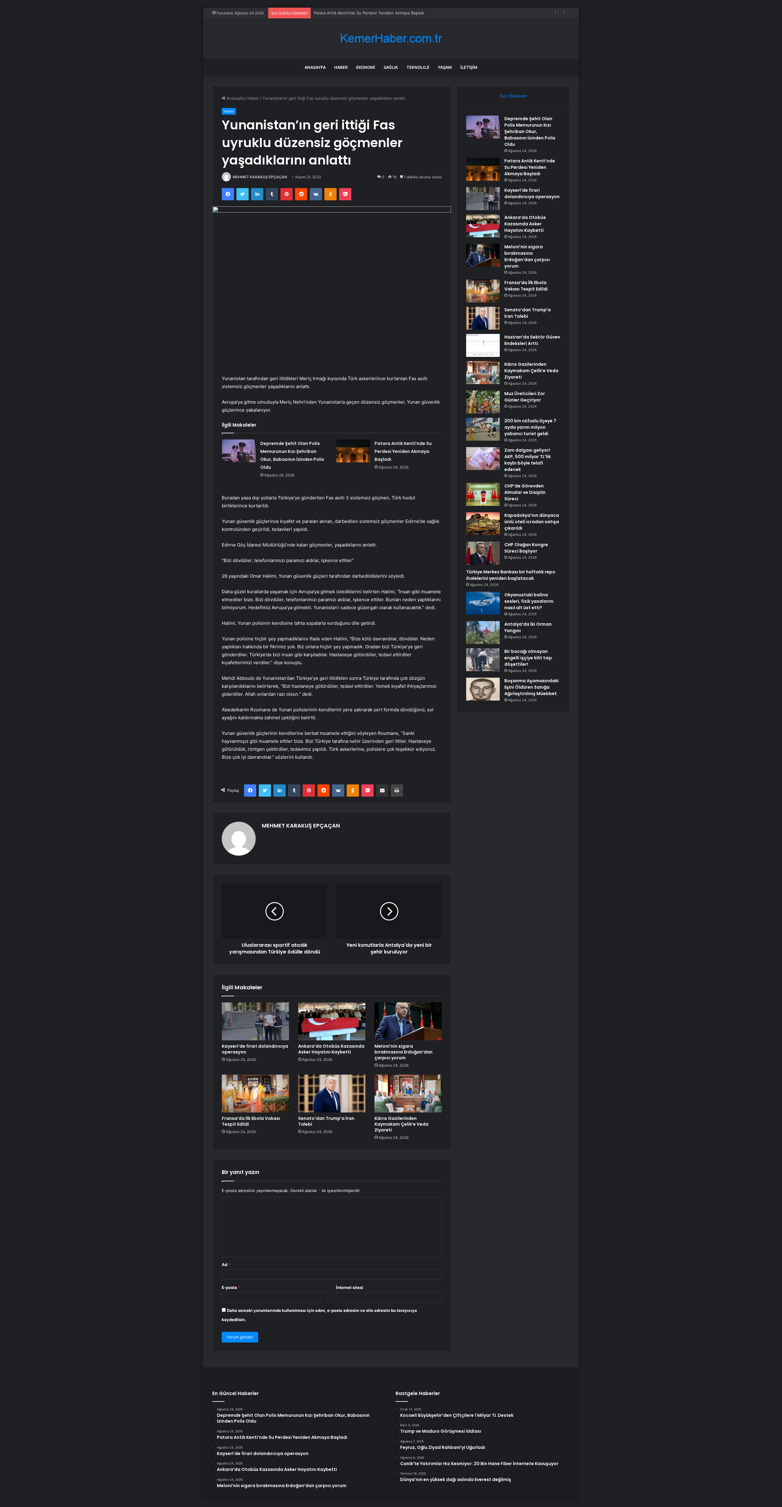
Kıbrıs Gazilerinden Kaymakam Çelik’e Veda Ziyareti (402, 1124)
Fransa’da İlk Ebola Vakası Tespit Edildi (251, 1121)
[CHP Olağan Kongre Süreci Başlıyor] (483, 553)
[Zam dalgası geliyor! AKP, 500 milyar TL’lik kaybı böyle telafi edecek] (483, 458)
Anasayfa (315, 67)
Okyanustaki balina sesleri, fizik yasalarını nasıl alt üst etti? (529, 601)
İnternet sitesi (349, 1287)
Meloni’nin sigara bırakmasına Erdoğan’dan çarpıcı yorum (404, 1052)
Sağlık (391, 67)
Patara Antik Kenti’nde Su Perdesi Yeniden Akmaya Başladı (403, 451)
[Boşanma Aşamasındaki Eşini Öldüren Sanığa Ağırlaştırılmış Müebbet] (483, 689)
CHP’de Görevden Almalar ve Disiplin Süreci (525, 492)
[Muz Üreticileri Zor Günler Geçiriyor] (483, 402)
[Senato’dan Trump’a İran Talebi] (331, 1094)
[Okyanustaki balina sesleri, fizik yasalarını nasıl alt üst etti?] (483, 603)
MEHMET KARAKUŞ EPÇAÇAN (260, 177)
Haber (341, 67)
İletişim (468, 67)
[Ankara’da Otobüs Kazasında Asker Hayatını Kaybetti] (331, 1021)
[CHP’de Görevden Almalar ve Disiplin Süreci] (483, 494)
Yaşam (445, 67)
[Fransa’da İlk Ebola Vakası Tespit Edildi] (255, 1094)
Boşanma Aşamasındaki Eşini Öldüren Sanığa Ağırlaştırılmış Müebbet (531, 687)
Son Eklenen (513, 96)
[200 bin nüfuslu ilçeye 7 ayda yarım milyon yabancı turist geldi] (483, 429)
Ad (226, 1264)
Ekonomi (365, 67)
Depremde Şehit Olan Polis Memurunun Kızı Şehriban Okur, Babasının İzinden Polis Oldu (529, 131)
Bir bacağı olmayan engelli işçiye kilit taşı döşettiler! (528, 657)
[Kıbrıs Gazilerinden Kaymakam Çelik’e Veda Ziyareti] (408, 1094)
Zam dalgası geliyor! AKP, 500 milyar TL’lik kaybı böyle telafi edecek (527, 459)
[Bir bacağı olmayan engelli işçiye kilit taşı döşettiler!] (483, 659)
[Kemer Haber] (391, 38)
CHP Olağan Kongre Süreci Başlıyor (526, 548)
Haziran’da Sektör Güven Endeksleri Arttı (532, 340)
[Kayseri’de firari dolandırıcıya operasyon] (255, 1021)
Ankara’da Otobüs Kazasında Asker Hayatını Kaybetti (331, 1049)
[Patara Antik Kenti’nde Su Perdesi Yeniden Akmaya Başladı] (353, 450)
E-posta (231, 1287)
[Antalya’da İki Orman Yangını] (483, 632)
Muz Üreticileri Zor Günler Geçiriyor (524, 397)
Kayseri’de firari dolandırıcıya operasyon (255, 1049)
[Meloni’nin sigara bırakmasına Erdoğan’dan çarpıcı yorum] (408, 1021)
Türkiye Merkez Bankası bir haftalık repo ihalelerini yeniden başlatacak (510, 575)
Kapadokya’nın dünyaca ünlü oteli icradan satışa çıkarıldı (531, 521)
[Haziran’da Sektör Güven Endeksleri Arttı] (483, 345)
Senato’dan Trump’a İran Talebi (326, 1121)
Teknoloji (418, 67)
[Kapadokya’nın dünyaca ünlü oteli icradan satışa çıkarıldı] (483, 523)
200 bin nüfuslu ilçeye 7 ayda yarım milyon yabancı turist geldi (530, 427)
